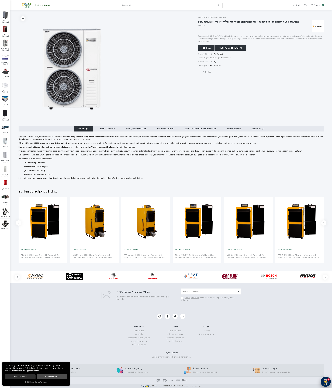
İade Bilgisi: (203, 65)
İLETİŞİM (206, 327)
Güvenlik (139, 334)
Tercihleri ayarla (20, 377)
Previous (18, 223)
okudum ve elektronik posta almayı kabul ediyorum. (207, 299)
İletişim (207, 331)
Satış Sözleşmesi (174, 341)
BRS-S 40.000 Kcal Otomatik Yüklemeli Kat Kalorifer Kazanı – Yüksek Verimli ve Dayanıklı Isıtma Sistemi (247, 256)
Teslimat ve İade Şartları (139, 338)
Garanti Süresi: (204, 54)
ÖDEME (175, 327)
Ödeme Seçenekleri (175, 338)
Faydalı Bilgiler (171, 353)
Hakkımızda (139, 331)
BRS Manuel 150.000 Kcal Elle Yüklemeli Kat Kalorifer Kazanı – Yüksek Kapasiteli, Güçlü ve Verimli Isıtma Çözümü (144, 256)
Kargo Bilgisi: (203, 58)
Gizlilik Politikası (175, 331)
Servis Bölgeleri (139, 345)
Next (323, 223)
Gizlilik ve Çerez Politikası (37, 382)
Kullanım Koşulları (175, 334)
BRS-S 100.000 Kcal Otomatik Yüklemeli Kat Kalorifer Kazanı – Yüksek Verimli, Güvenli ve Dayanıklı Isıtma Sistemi (40, 256)
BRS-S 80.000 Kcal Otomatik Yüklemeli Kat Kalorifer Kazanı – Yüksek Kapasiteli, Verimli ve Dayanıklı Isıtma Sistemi (298, 256)
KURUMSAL (139, 327)
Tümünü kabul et (52, 377)
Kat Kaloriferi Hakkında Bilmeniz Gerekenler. (171, 357)
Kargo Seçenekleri (139, 341)
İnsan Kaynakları (206, 334)
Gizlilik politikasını (192, 298)
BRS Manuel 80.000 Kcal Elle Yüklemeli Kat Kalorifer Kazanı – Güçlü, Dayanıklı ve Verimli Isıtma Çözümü (92, 256)
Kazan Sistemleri (28, 250)
